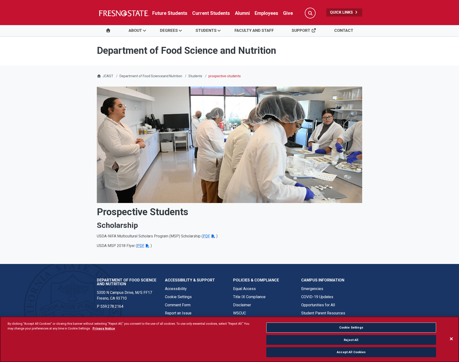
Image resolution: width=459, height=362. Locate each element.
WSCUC (239, 313)
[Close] (451, 339)
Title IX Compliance (249, 297)
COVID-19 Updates (317, 297)
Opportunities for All (318, 305)
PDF (206, 236)
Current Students (211, 13)
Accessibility (176, 288)
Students (206, 30)
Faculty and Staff (254, 30)
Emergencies (312, 288)
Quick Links (342, 12)
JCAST (108, 76)
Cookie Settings (178, 297)
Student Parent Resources (323, 313)
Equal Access (244, 288)
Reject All (351, 340)
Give (288, 13)
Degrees (169, 30)
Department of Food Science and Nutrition (126, 282)
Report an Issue (178, 313)
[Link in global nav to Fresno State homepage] (124, 13)
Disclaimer (242, 305)
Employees (266, 13)
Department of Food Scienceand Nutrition (151, 76)
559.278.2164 (111, 306)
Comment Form (178, 305)
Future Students (169, 13)
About (135, 30)
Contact (343, 30)
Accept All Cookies (351, 352)
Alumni (242, 13)
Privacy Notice (104, 328)
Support (301, 30)
